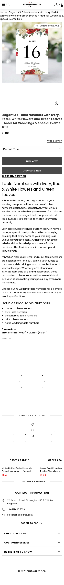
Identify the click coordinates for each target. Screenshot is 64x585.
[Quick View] (32, 430)
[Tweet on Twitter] (9, 344)
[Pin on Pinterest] (13, 344)
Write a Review (54, 140)
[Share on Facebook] (4, 344)
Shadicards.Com (36, 571)
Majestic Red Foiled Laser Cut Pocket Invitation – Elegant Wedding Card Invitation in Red (18, 470)
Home (3, 12)
